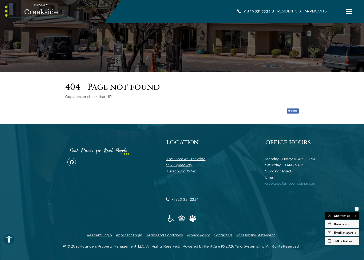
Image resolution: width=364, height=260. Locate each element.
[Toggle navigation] (349, 11)
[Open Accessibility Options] (9, 240)
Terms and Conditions (164, 235)
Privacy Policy (198, 235)
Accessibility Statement (255, 235)
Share (293, 110)
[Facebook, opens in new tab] (71, 162)
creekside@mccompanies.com (290, 183)
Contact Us (223, 235)
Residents (289, 11)
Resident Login (99, 235)
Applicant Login (129, 235)
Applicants (317, 11)
